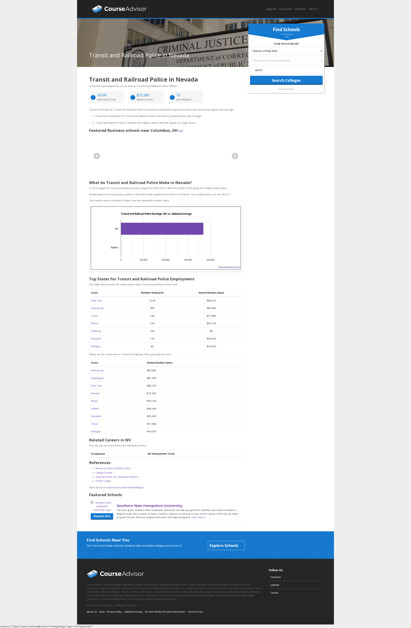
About (313, 9)
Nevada (95, 393)
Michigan (96, 346)
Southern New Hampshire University (150, 505)
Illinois (94, 323)
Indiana (95, 408)
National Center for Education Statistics (117, 476)
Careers (300, 9)
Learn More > (198, 517)
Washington (97, 378)
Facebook (275, 577)
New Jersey (97, 308)
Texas (94, 315)
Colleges (285, 9)
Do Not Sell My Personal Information (165, 611)
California (96, 331)
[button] (97, 156)
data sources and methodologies (125, 487)
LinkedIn (274, 584)
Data (102, 611)
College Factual (104, 472)
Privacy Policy (114, 611)
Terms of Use (195, 611)
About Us (92, 611)
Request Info (102, 516)
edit (181, 131)
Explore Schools (224, 545)
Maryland (96, 338)
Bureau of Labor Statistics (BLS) (113, 468)
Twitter (274, 592)
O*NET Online (103, 481)
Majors (271, 9)
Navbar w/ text (119, 9)
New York (96, 300)
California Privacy (133, 611)
